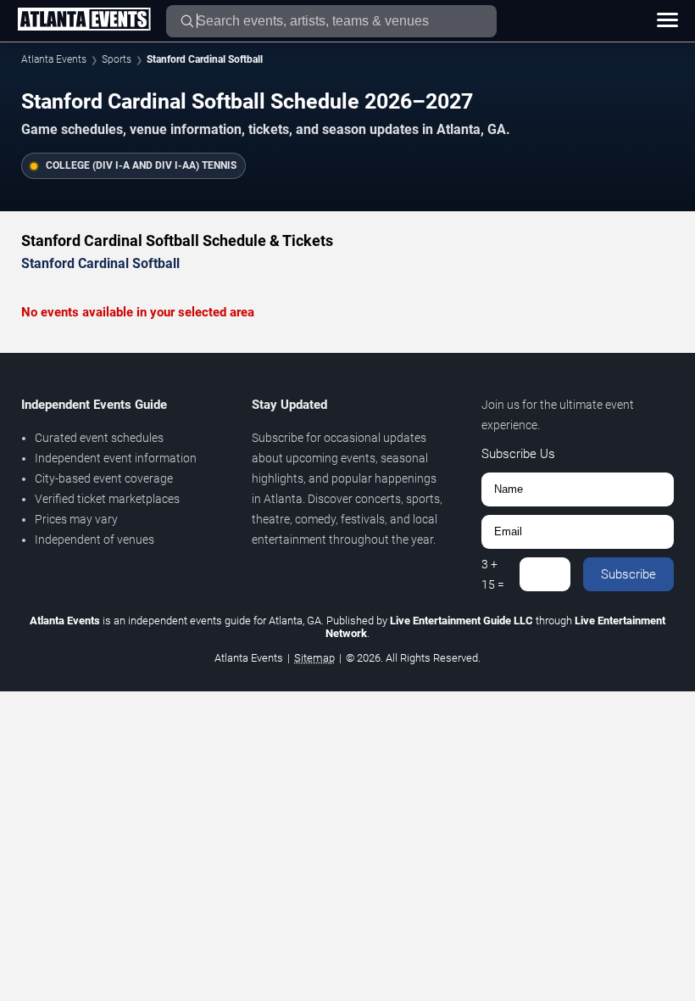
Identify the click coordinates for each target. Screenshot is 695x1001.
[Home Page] (84, 20)
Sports (116, 59)
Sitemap (314, 657)
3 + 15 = (492, 574)
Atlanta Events (53, 59)
